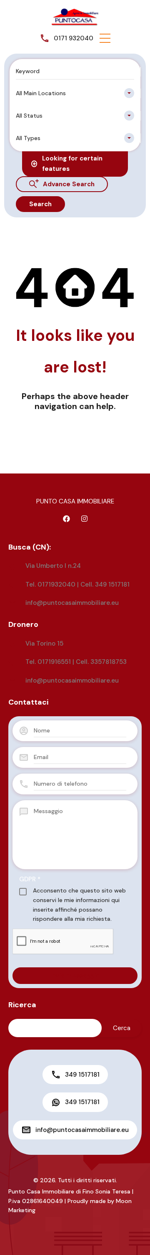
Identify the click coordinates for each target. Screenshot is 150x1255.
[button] (105, 38)
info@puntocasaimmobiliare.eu (72, 603)
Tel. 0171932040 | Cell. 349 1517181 (77, 584)
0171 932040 (73, 38)
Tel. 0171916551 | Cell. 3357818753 (76, 662)
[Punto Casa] (75, 16)
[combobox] (75, 93)
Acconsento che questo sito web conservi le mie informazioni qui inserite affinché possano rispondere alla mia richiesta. (79, 904)
